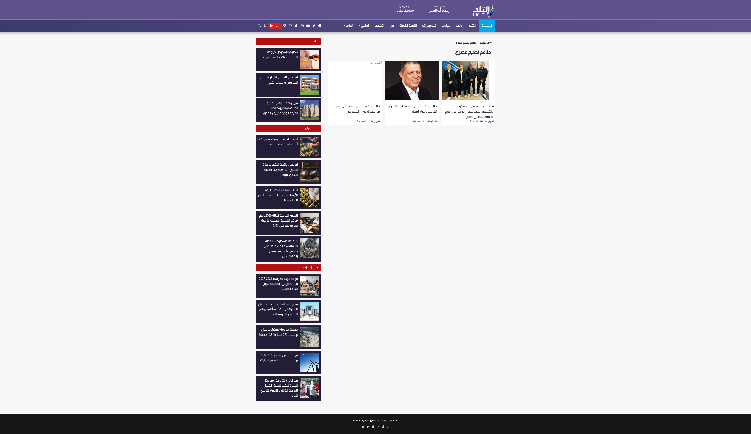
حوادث (446, 25)
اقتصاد (379, 25)
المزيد (349, 25)
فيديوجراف (429, 25)
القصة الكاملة (408, 25)
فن (392, 25)
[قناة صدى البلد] (483, 10)
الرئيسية (487, 25)
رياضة (459, 25)
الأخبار (472, 25)
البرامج (365, 25)
